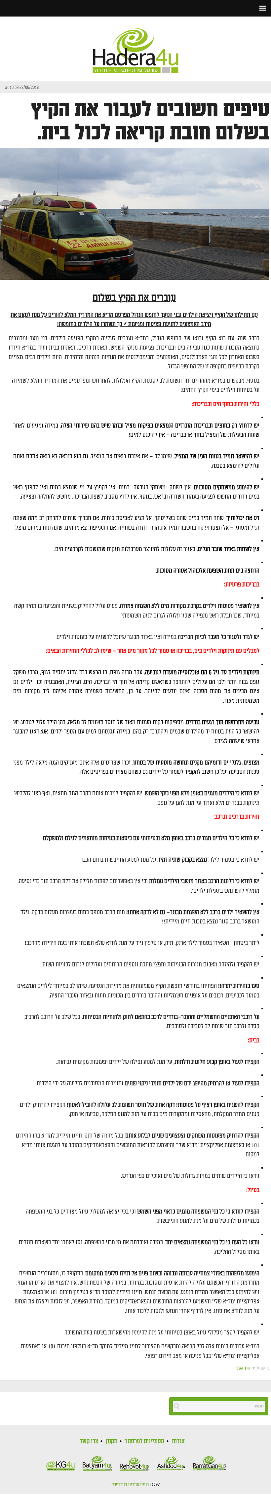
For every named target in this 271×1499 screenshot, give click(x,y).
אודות (178, 1441)
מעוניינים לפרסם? (144, 1441)
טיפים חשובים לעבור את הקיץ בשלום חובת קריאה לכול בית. (150, 121)
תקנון (111, 1441)
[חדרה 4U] (135, 45)
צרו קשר (89, 1441)
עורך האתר (243, 1368)
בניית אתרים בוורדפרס (130, 1484)
